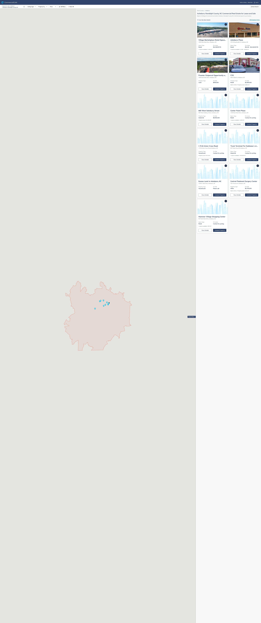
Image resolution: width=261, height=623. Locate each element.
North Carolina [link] (200, 10)
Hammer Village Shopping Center (211, 217)
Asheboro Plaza (236, 40)
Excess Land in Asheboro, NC (209, 181)
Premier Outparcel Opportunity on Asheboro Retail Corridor (222, 75)
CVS (232, 75)
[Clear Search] (24, 6)
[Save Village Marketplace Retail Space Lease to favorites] (226, 24)
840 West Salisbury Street (208, 111)
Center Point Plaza (237, 111)
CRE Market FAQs (254, 20)
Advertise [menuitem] (250, 2)
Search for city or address (8, 6)
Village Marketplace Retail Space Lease (214, 40)
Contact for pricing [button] (250, 118)
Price (51, 6)
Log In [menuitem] (256, 2)
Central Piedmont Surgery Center (243, 181)
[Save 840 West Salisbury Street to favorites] (226, 95)
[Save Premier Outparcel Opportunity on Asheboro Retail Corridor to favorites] (226, 59)
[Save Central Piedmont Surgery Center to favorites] (258, 166)
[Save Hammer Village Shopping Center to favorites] (226, 201)
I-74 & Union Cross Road (208, 146)
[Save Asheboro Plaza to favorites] (258, 24)
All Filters (63, 6)
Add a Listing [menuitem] (243, 2)
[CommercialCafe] (11, 2)
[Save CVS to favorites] (258, 59)
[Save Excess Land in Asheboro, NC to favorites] (226, 166)
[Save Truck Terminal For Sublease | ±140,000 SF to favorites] (258, 130)
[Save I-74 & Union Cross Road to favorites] (226, 130)
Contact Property (220, 53)
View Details (205, 53)
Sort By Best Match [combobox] (204, 20)
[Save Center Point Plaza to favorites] (258, 95)
